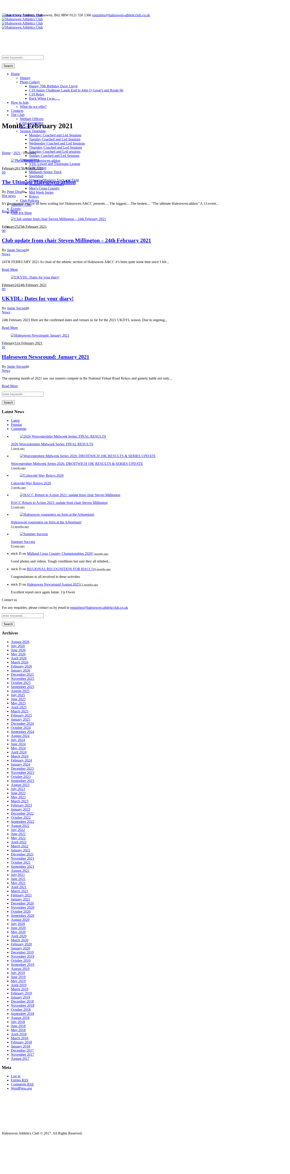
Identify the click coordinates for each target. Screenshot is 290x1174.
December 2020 (22, 903)
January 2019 (20, 997)
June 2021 (18, 879)
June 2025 (18, 699)
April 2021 (19, 887)
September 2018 (22, 1014)
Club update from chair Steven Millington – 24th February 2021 (76, 240)
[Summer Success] (34, 534)
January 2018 (20, 1046)
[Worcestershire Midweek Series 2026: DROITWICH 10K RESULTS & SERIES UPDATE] (88, 456)
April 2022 (19, 842)
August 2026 (20, 642)
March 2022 (19, 846)
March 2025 (19, 711)
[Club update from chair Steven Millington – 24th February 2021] (58, 219)
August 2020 (20, 920)
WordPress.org (21, 1088)
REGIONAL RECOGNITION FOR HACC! (60, 569)
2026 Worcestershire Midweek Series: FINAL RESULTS (52, 444)
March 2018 (19, 1038)
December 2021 (22, 854)
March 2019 (19, 989)
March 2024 (19, 756)
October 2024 (21, 728)
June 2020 (18, 928)
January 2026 (20, 670)
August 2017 (20, 1059)
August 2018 (20, 1018)
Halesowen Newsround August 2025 (53, 584)
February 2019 (21, 993)
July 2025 (18, 695)
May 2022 (18, 838)
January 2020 (20, 948)
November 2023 (22, 772)
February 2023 (21, 805)
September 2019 (22, 965)
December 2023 (22, 768)
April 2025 (19, 707)
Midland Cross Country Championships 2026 (59, 553)
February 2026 (21, 666)
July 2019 (18, 973)
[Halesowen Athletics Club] (22, 21)
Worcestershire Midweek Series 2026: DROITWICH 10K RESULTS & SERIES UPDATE (77, 464)
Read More (10, 211)
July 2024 (18, 740)
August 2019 (20, 969)
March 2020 (19, 940)
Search (8, 66)
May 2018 (18, 1030)
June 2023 (18, 793)
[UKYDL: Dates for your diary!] (35, 277)
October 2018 (21, 1009)
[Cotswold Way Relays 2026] (42, 475)
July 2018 (18, 1022)
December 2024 (22, 723)
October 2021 (21, 862)
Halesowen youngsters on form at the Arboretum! (46, 522)
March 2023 (19, 801)
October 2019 (21, 960)
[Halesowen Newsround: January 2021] (40, 335)
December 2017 (22, 1050)
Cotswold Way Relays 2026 (31, 483)
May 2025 (18, 703)
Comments (22, 1084)
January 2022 (20, 850)
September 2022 (22, 822)
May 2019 (18, 981)
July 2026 (18, 646)
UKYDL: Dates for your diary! (38, 298)
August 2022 (20, 826)
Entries (19, 1080)
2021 (17, 153)
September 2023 (22, 781)
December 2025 (22, 674)
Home (6, 153)
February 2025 (21, 715)
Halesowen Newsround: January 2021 (45, 357)
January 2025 (20, 719)
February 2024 (21, 760)
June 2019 (18, 977)
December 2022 (22, 813)
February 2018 (21, 1042)
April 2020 (19, 936)
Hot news (9, 196)
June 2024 (18, 744)
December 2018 (22, 1001)
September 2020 (22, 915)
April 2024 (19, 752)
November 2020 (22, 907)
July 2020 (18, 924)
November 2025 (22, 679)
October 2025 (21, 683)
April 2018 (19, 1034)
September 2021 (22, 866)
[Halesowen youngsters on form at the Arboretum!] (57, 514)
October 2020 (21, 911)
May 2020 (18, 932)
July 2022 (18, 830)
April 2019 (19, 985)
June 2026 (18, 650)
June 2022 (18, 834)
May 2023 (18, 797)
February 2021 (21, 895)
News (6, 254)
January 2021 (20, 899)
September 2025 (22, 687)
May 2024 (18, 748)
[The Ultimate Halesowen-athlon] (35, 161)
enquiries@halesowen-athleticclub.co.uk (121, 15)
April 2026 (19, 658)
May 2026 (18, 654)
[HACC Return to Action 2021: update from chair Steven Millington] (70, 495)
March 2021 (19, 891)
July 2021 (18, 875)
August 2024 (20, 736)
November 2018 (22, 1005)
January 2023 (20, 809)
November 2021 (22, 858)
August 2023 (20, 785)
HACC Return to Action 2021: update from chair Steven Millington (59, 503)
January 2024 (20, 764)
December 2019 (22, 952)
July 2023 (18, 789)
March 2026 (19, 662)
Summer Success (23, 542)
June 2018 (18, 1026)
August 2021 (20, 871)
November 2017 (22, 1054)
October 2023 (21, 777)
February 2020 (21, 944)
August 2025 (20, 691)
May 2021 (18, 883)
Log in (15, 1076)
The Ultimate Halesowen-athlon (39, 182)
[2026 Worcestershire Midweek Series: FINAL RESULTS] (63, 436)
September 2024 (22, 732)
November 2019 (22, 956)
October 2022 (21, 817)
